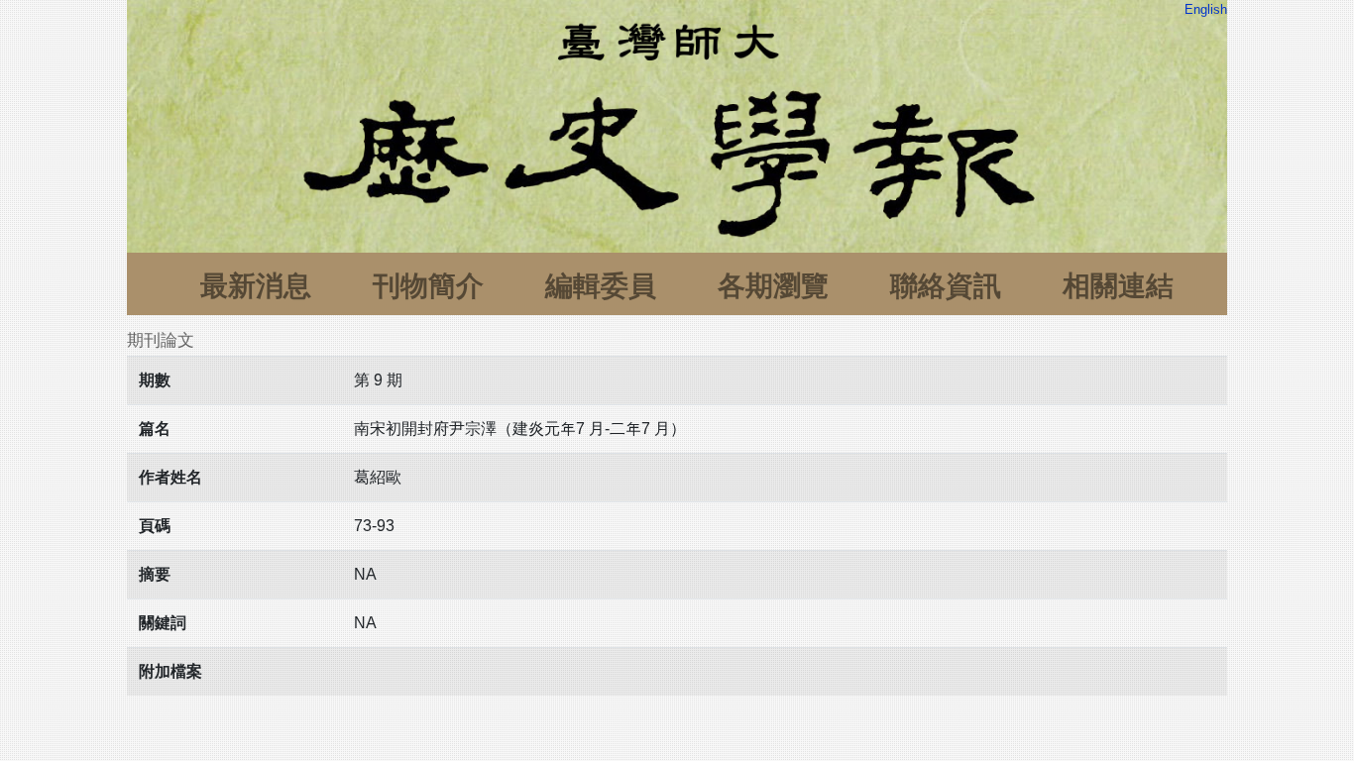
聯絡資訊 (945, 286)
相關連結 (1118, 286)
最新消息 (255, 286)
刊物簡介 (428, 286)
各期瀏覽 (773, 286)
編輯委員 (600, 286)
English (1206, 9)
